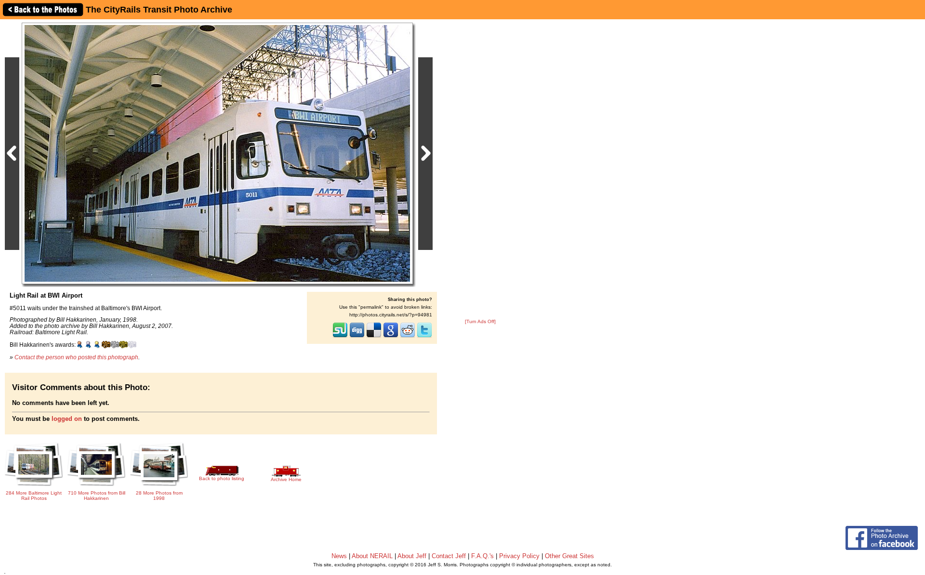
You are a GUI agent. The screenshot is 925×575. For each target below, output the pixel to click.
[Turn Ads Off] (480, 321)
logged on (67, 418)
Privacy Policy (519, 556)
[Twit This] (424, 336)
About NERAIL (372, 556)
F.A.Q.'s (482, 556)
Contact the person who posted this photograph (76, 357)
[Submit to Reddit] (407, 336)
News (339, 556)
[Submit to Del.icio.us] (374, 336)
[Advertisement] (480, 169)
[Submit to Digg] (357, 336)
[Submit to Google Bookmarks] (390, 336)
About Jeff (411, 556)
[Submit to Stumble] (340, 336)
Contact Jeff (449, 556)
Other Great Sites (569, 556)
